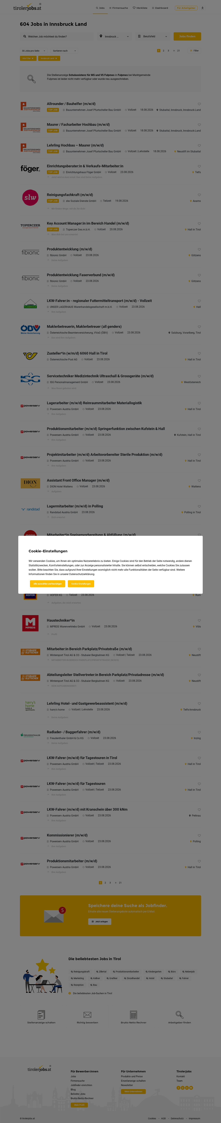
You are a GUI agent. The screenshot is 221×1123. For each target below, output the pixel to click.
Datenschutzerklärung (81, 574)
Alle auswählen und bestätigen (47, 584)
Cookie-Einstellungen (81, 584)
